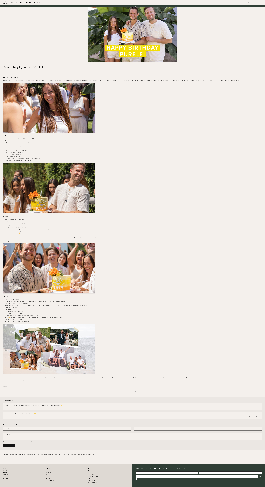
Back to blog (133, 392)
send (260, 476)
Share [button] (6, 74)
